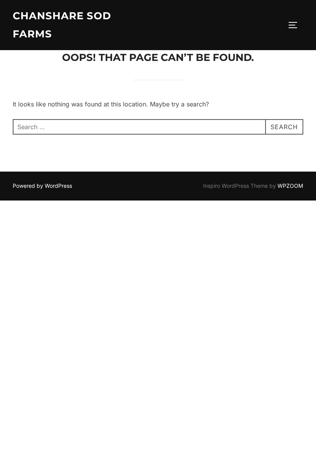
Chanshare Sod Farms (62, 25)
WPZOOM (290, 185)
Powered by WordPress (42, 185)
